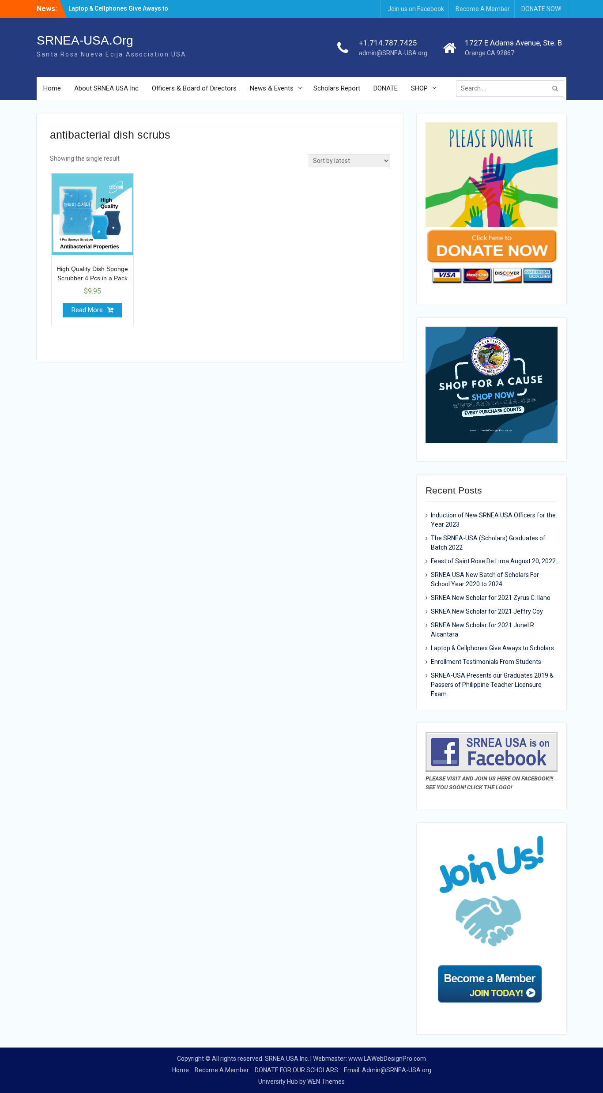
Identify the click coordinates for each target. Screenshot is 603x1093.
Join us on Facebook (416, 8)
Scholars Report (336, 88)
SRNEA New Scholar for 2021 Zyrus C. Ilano (490, 597)
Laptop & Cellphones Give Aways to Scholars (492, 648)
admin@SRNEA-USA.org (393, 53)
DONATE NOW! (541, 8)
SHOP (419, 88)
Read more (87, 310)
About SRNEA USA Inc (106, 88)
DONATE (385, 88)
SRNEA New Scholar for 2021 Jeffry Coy (487, 611)
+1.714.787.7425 (388, 42)
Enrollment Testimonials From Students (486, 661)
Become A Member (483, 8)
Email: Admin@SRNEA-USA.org (387, 1070)
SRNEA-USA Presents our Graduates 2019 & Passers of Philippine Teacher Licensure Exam (492, 684)
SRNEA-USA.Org (85, 40)
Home (52, 88)
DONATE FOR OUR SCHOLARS (296, 1070)
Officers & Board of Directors (194, 88)
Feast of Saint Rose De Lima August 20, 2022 (493, 561)
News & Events (272, 88)
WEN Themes (326, 1081)
